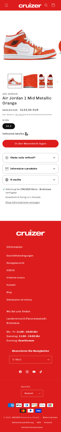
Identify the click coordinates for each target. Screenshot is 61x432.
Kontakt (11, 285)
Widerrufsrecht (50, 417)
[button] (6, 5)
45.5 (9, 126)
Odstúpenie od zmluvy (19, 299)
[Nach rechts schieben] (57, 81)
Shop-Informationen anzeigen (23, 202)
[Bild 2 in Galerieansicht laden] (30, 81)
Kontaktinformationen (32, 427)
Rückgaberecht (15, 263)
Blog (9, 292)
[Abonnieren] (48, 359)
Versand (19, 114)
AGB (39, 422)
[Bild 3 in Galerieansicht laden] (46, 81)
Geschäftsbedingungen (20, 255)
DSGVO (11, 270)
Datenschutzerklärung (23, 422)
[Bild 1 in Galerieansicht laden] (15, 81)
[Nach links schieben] (3, 81)
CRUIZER (16, 417)
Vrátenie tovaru (16, 277)
